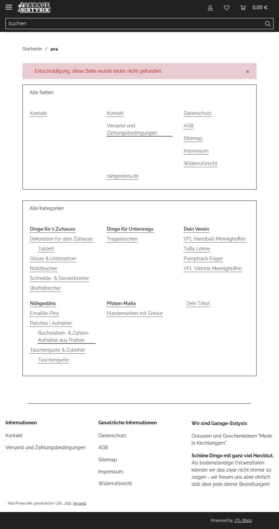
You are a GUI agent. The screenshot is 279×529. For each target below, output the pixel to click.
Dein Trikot (198, 303)
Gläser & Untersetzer (53, 258)
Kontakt (38, 113)
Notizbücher (43, 268)
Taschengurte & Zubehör (57, 350)
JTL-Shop (243, 520)
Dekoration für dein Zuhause (61, 239)
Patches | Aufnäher (51, 323)
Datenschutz (198, 113)
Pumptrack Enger (203, 258)
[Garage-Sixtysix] (34, 7)
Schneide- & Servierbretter (59, 278)
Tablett (46, 248)
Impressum (196, 151)
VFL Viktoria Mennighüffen (213, 268)
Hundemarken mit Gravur (135, 313)
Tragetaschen (122, 239)
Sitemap (193, 138)
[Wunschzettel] (226, 7)
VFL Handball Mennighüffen (215, 239)
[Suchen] (268, 24)
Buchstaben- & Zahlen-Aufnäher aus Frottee (64, 336)
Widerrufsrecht (200, 163)
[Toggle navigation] (8, 4)
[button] (210, 7)
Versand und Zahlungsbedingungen (132, 129)
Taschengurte (53, 360)
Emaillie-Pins (44, 313)
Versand (79, 503)
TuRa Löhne (197, 248)
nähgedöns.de (122, 176)
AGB (188, 125)
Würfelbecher (45, 288)
